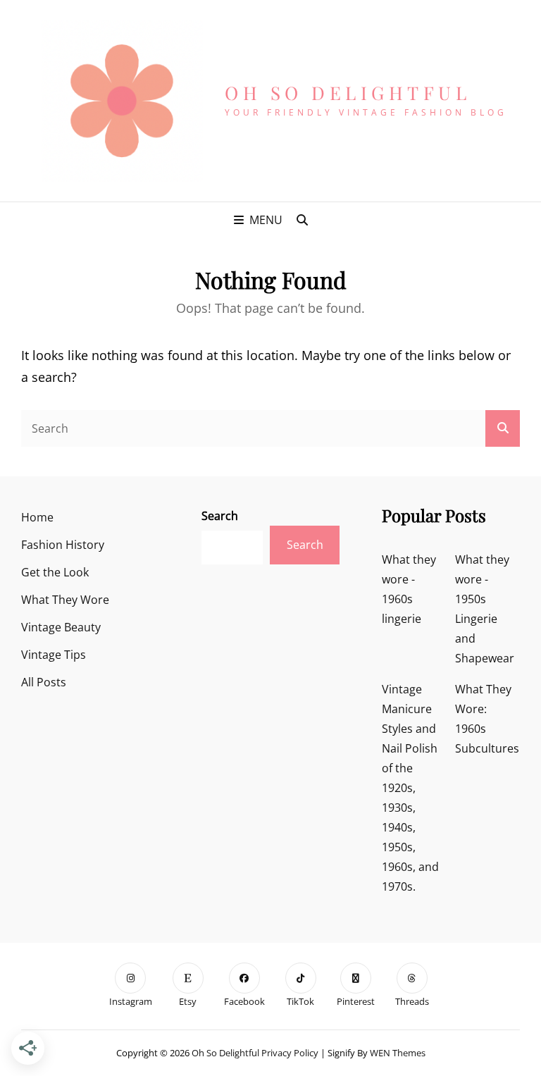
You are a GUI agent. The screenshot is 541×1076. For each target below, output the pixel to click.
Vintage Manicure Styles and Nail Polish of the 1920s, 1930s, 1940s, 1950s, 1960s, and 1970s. (410, 787)
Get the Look (55, 572)
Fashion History (62, 544)
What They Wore (65, 599)
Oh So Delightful (348, 92)
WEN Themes (397, 1052)
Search (219, 516)
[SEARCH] (302, 219)
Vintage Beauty (61, 627)
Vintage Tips (53, 654)
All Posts (43, 682)
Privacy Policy (289, 1052)
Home (37, 517)
